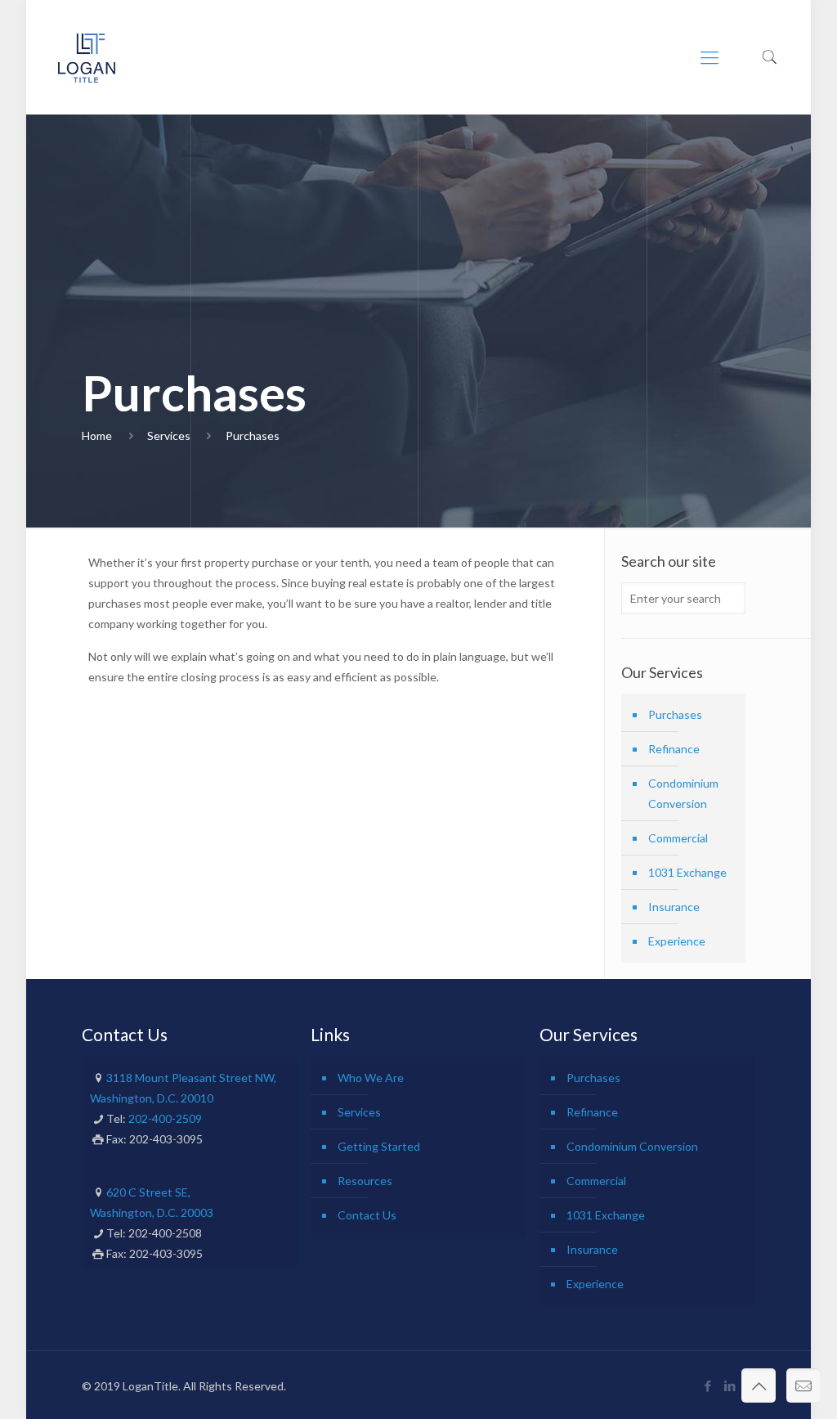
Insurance (674, 907)
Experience (676, 941)
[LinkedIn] (730, 1385)
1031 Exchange (687, 872)
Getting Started (379, 1146)
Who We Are (371, 1077)
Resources (365, 1181)
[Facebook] (708, 1385)
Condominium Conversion (683, 793)
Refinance (674, 749)
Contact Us (367, 1215)
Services (168, 435)
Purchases (253, 435)
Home (97, 435)
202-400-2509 (165, 1118)
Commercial (678, 838)
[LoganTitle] (86, 57)
